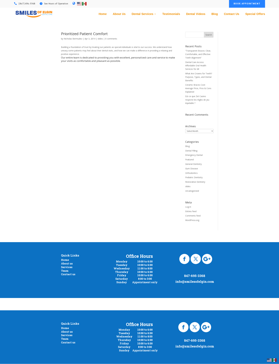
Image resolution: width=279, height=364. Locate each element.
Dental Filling (191, 150)
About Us (119, 14)
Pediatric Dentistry (194, 177)
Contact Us (231, 14)
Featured (189, 159)
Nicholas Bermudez (73, 38)
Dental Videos (195, 14)
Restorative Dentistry (195, 181)
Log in (188, 206)
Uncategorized (192, 190)
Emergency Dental (194, 155)
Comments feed (193, 215)
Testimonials (171, 14)
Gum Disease (191, 168)
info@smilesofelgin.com (194, 281)
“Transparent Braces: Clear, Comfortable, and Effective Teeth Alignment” (198, 54)
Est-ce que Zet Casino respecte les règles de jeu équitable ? (197, 100)
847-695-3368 (194, 276)
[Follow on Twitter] (196, 259)
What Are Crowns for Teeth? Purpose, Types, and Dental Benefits (198, 77)
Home (103, 14)
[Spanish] (84, 3)
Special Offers (255, 14)
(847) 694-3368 (27, 3)
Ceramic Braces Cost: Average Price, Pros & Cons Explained (198, 88)
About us (67, 263)
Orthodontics (191, 173)
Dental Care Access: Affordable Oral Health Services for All (195, 66)
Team (64, 270)
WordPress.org (192, 220)
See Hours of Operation (56, 3)
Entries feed (190, 211)
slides (100, 38)
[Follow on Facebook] (184, 259)
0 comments (111, 38)
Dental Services (142, 14)
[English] (79, 3)
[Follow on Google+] (207, 259)
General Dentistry (193, 164)
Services (66, 267)
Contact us (68, 274)
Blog (214, 14)
